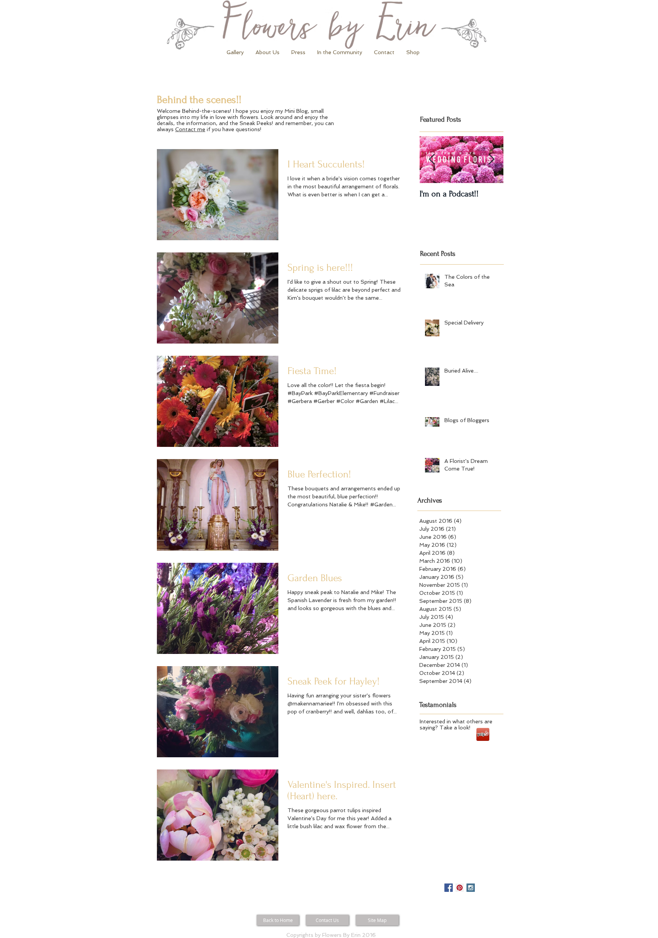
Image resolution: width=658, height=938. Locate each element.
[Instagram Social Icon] (470, 887)
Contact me (190, 129)
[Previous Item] (431, 159)
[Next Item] (491, 159)
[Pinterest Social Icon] (459, 887)
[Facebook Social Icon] (448, 887)
